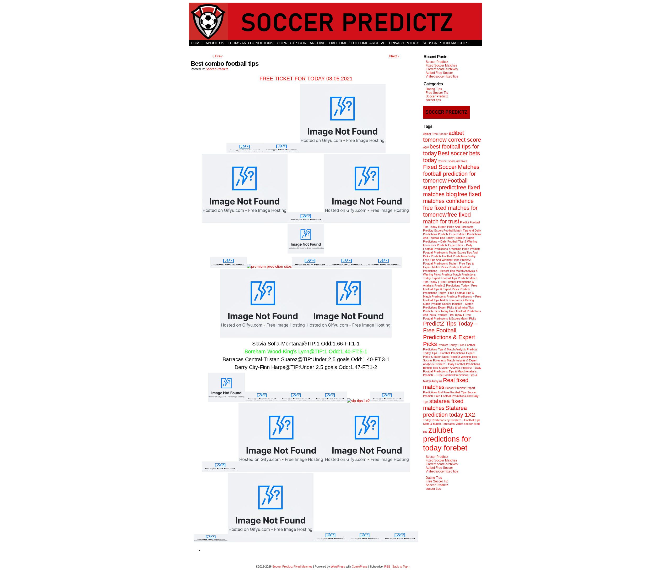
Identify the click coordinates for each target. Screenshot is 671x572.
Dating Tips (434, 89)
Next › (394, 56)
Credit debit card (303, 49)
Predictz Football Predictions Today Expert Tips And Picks (451, 252)
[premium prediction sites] (269, 266)
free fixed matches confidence (452, 197)
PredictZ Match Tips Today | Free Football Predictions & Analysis (450, 282)
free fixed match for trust (447, 218)
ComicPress (359, 566)
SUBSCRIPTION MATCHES (445, 43)
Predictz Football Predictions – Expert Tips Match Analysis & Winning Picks (450, 271)
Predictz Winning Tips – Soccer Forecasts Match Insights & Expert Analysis (451, 360)
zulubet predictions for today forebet (447, 439)
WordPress (338, 566)
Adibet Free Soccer (439, 73)
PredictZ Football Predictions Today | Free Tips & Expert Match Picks (448, 263)
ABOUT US (214, 43)
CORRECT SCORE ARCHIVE (301, 43)
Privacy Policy (404, 43)
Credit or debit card (212, 49)
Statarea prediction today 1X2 (449, 411)
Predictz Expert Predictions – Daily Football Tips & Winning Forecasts (450, 241)
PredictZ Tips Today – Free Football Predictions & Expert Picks (450, 333)
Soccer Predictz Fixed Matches (292, 566)
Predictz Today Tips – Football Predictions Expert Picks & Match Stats (450, 353)
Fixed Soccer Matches (441, 65)
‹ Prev (218, 56)
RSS (387, 566)
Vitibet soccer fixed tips (442, 76)
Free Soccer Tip (437, 93)
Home (196, 43)
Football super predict (445, 184)
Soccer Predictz (217, 69)
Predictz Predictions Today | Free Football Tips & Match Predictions (448, 293)
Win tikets (335, 49)
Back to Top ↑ (401, 566)
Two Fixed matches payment (378, 49)
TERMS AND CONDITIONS (250, 43)
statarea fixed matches (443, 404)
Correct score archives (442, 69)
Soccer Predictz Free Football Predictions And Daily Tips (451, 397)
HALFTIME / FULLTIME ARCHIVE (357, 43)
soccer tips (433, 100)
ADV (426, 147)
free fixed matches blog (451, 190)
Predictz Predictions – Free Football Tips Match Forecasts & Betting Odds (452, 300)
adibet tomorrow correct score (452, 136)
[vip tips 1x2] (358, 401)
